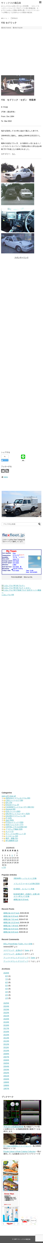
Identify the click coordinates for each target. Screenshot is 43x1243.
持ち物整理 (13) (12, 841)
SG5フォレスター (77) (14, 825)
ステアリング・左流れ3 (12, 950)
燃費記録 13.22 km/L (11, 922)
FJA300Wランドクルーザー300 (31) (20, 807)
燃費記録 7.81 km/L (10, 919)
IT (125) (9, 818)
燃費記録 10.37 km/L (11, 913)
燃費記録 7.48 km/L (10, 926)
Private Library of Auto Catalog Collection (19, 1151)
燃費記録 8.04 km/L (10, 929)
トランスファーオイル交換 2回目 (27, 884)
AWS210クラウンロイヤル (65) (18, 798)
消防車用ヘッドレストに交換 (25, 878)
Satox (5, 477)
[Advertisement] (21, 52)
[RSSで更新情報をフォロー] (7, 471)
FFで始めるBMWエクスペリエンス (17, 1146)
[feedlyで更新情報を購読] (3, 471)
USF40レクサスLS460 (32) (16, 827)
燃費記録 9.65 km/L (10, 932)
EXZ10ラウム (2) (12, 805)
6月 (6, 982)
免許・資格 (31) (12, 838)
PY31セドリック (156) (14, 822)
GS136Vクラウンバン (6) (15, 816)
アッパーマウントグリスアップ (15, 958)
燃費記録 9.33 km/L (21, 899)
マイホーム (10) (12, 836)
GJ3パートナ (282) (13, 811)
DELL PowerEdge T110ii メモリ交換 (17, 944)
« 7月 (4, 867)
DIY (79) (9, 803)
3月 (6, 992)
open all (5, 796)
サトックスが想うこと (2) (16, 834)
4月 (6, 989)
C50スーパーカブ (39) (14, 800)
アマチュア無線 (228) (14, 829)
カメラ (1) (9, 831)
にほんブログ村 (8, 595)
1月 (6, 998)
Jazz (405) (10, 820)
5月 (6, 986)
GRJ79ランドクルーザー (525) (18, 814)
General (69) (10, 809)
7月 (6, 979)
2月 (6, 995)
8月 (6, 976)
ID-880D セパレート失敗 (24, 889)
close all (12, 796)
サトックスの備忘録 (11, 3)
